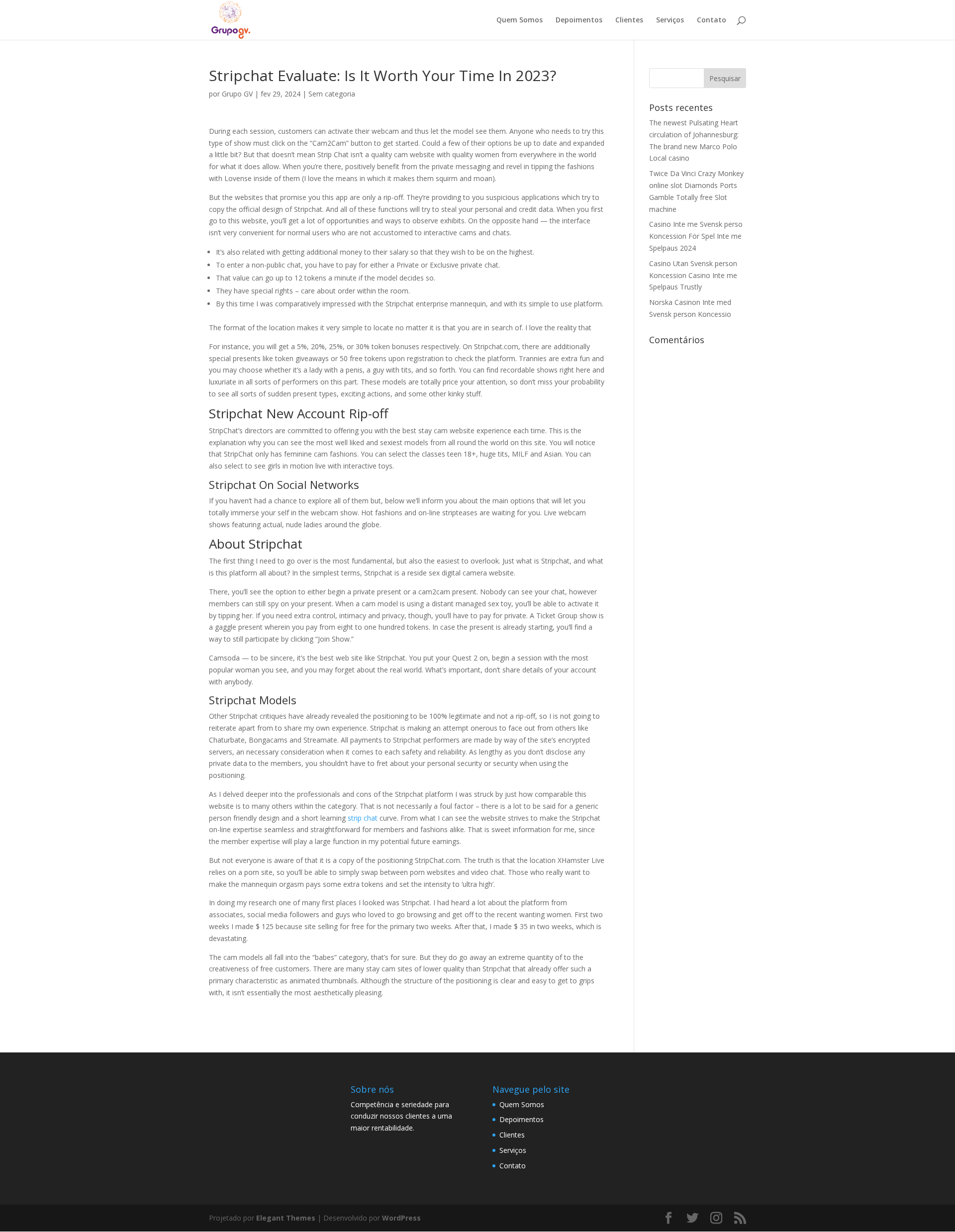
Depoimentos (579, 20)
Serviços (670, 20)
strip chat (363, 818)
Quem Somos (519, 20)
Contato (711, 20)
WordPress (401, 1218)
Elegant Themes (285, 1218)
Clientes (629, 20)
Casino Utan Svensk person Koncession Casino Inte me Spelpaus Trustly (693, 275)
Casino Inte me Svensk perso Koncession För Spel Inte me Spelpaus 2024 (696, 236)
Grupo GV (237, 93)
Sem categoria (331, 93)
